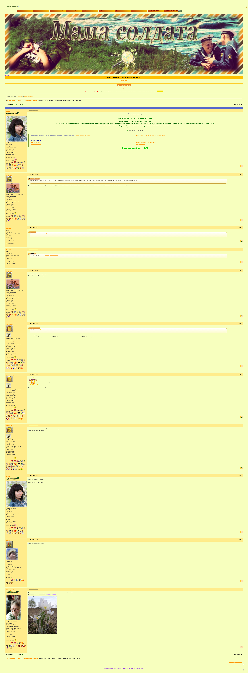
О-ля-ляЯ (9, 175)
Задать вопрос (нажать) (124, 85)
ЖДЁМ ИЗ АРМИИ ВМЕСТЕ (171, 10)
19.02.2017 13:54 (33, 539)
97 (17, 104)
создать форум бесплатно (235, 662)
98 (18, 104)
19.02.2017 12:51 (33, 174)
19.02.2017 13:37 (33, 425)
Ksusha (8, 111)
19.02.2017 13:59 (33, 589)
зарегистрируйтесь (29, 96)
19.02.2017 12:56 (33, 227)
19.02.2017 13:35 (33, 323)
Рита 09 (8, 228)
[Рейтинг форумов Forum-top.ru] (160, 91)
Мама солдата (11, 100)
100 (22, 104)
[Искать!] (246, 7)
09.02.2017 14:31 (33, 110)
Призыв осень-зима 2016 (35, 144)
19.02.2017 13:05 (33, 270)
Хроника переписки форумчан (82, 135)
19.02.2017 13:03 (33, 249)
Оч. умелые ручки (140, 144)
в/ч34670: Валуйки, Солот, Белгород (27, 100)
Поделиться (28, 110)
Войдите (20, 96)
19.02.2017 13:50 (33, 475)
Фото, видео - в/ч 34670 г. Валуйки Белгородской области (151, 135)
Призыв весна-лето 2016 (35, 142)
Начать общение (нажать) (124, 88)
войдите (47, 233)
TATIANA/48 (10, 324)
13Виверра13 (10, 590)
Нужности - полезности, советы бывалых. (146, 142)
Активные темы (124, 80)
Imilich (8, 540)
